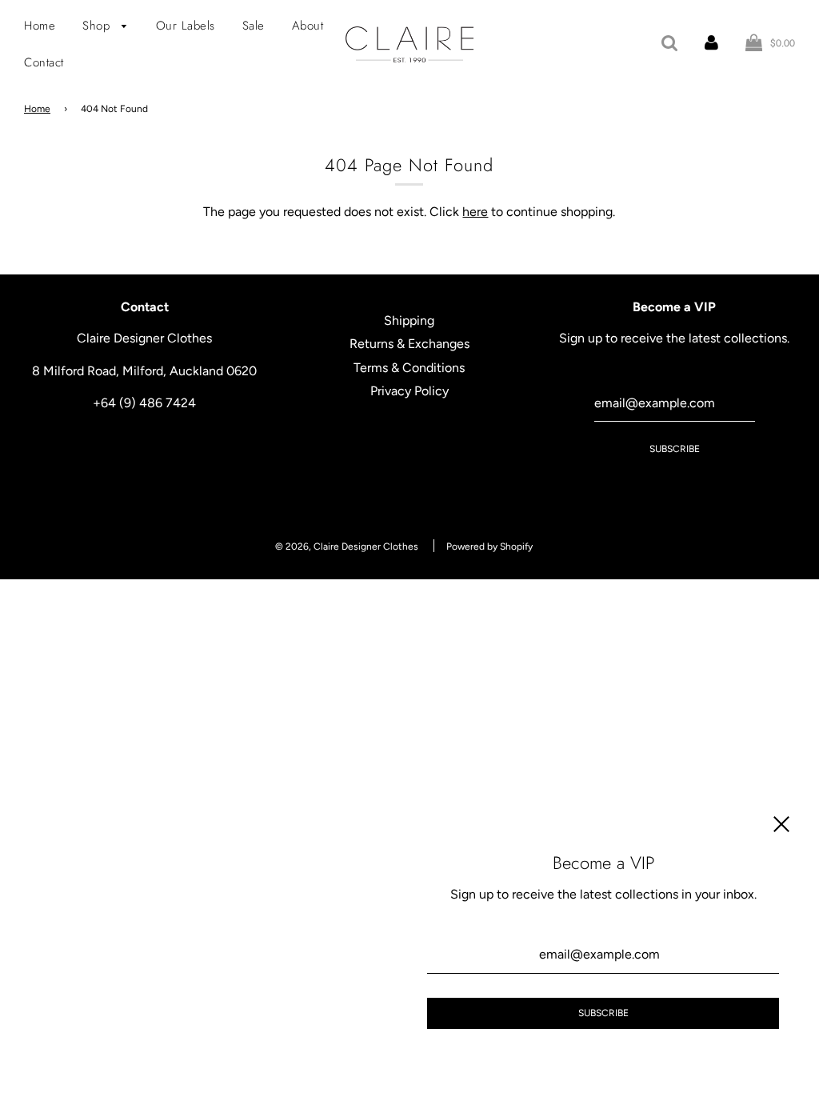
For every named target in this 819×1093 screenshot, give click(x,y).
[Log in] (711, 43)
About (308, 25)
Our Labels (185, 25)
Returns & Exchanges (409, 343)
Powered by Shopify (489, 546)
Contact (44, 62)
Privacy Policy (409, 390)
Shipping (409, 320)
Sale (253, 25)
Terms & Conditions (409, 367)
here (475, 211)
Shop (98, 25)
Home (39, 25)
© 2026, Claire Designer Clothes (346, 546)
